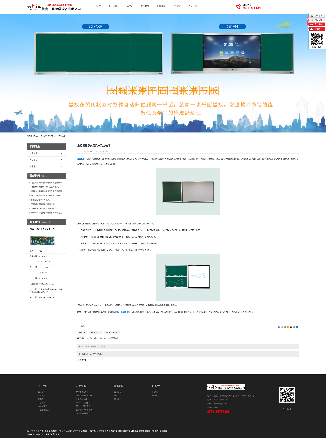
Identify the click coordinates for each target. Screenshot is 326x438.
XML (42, 434)
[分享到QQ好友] (288, 327)
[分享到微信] (285, 327)
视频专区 (41, 399)
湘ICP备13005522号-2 (97, 431)
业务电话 (155, 396)
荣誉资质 (41, 403)
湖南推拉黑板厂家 (111, 333)
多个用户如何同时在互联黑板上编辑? (46, 195)
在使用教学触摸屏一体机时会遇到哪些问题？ (47, 183)
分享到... (318, 29)
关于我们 (113, 6)
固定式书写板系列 (83, 406)
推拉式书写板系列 (83, 392)
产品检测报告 (43, 410)
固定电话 (155, 392)
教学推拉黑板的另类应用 (95, 346)
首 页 (98, 6)
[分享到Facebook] (297, 327)
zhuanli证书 (42, 406)
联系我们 (192, 6)
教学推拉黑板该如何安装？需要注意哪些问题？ (47, 191)
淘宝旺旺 (318, 20)
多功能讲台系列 (82, 413)
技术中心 (33, 166)
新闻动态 (161, 6)
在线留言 (177, 6)
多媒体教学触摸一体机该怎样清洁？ (45, 187)
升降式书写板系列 (83, 403)
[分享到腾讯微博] (294, 327)
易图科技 (163, 431)
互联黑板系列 (81, 399)
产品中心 (129, 6)
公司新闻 (33, 153)
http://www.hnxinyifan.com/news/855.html (102, 338)
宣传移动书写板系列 (84, 410)
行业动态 (61, 136)
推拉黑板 (82, 333)
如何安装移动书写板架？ (41, 200)
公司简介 (41, 392)
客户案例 (145, 6)
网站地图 (30, 434)
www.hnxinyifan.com (220, 400)
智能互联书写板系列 (84, 396)
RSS (37, 434)
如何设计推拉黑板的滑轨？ (96, 354)
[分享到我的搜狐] (291, 327)
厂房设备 (41, 396)
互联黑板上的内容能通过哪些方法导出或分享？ (47, 208)
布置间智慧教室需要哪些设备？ (43, 204)
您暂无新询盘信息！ (53, 434)
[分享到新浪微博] (282, 327)
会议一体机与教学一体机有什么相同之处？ (47, 213)
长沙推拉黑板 (95, 333)
